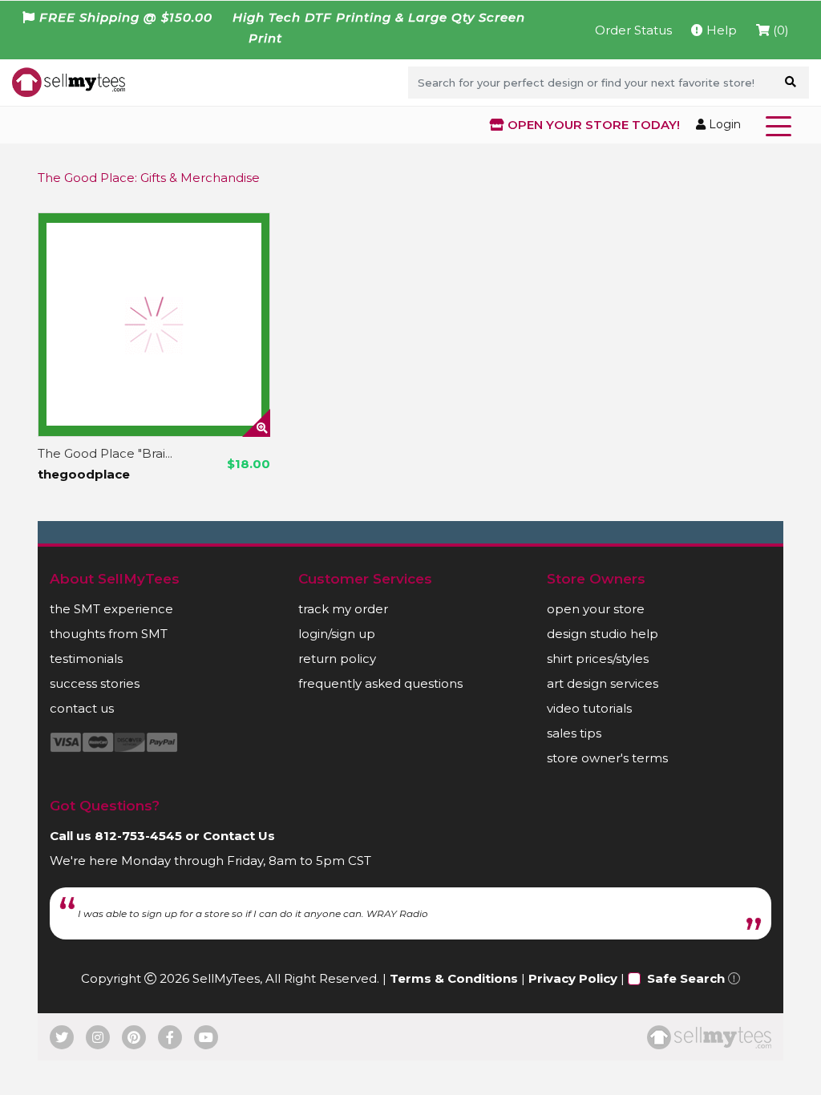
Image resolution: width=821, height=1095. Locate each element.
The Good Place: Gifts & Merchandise (149, 177)
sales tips (574, 733)
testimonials (86, 658)
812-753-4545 (138, 835)
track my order (343, 608)
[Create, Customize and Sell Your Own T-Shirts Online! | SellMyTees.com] (68, 81)
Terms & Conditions (454, 978)
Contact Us (239, 835)
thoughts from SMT (109, 633)
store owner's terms (607, 758)
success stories (95, 683)
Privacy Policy (572, 978)
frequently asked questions (380, 683)
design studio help (602, 633)
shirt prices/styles (598, 658)
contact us (82, 708)
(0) (779, 30)
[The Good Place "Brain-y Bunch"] (154, 324)
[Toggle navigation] (782, 125)
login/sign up (336, 633)
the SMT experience (111, 608)
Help (720, 30)
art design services (602, 683)
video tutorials (589, 708)
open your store (596, 608)
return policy (337, 658)
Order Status (633, 30)
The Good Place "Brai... (105, 453)
